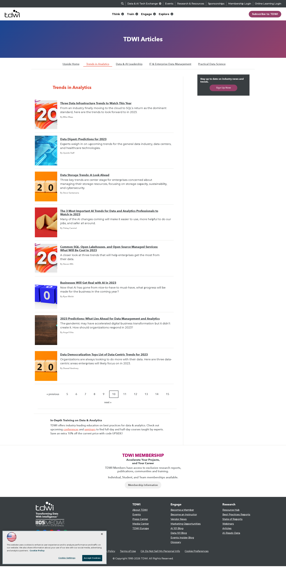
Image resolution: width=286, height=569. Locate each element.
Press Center (140, 519)
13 (146, 394)
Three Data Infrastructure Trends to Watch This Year (96, 103)
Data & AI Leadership (129, 64)
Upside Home (71, 64)
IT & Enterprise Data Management (170, 64)
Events (169, 3)
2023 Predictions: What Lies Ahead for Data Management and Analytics (110, 318)
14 (156, 394)
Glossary (176, 542)
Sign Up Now (223, 87)
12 (135, 394)
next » (107, 402)
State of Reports (232, 519)
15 (167, 394)
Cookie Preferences (197, 551)
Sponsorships (216, 3)
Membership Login (239, 3)
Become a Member (182, 510)
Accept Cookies (92, 558)
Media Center (140, 523)
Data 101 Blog (179, 533)
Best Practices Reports (236, 514)
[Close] (102, 534)
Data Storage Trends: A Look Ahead (84, 175)
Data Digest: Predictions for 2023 (83, 139)
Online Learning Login (268, 3)
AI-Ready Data (231, 533)
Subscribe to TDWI (265, 14)
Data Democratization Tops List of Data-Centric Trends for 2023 (104, 354)
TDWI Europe (140, 528)
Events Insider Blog (182, 537)
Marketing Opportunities (186, 523)
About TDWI (140, 510)
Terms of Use (128, 551)
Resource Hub (231, 510)
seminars (89, 429)
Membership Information (143, 485)
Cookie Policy (107, 551)
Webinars (228, 523)
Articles (226, 528)
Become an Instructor (184, 514)
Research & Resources (190, 3)
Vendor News (179, 519)
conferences (70, 429)
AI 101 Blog (177, 528)
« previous (53, 394)
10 (113, 394)
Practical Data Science (212, 64)
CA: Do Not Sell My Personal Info (160, 551)
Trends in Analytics (97, 64)
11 (124, 394)
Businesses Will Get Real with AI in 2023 (88, 282)
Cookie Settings (66, 558)
